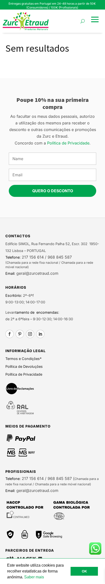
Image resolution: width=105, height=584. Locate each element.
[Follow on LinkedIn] (40, 334)
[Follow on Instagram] (30, 334)
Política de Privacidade (68, 143)
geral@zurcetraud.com (36, 273)
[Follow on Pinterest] (20, 334)
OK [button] (84, 571)
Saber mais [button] (34, 577)
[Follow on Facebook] (9, 334)
